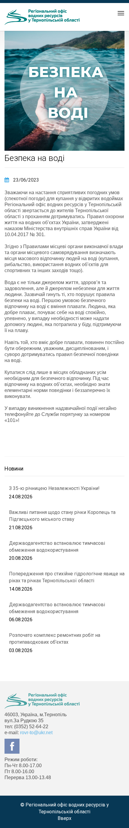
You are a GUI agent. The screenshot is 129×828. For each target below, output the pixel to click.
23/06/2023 (25, 180)
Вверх (64, 818)
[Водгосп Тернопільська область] (42, 17)
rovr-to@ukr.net (36, 732)
